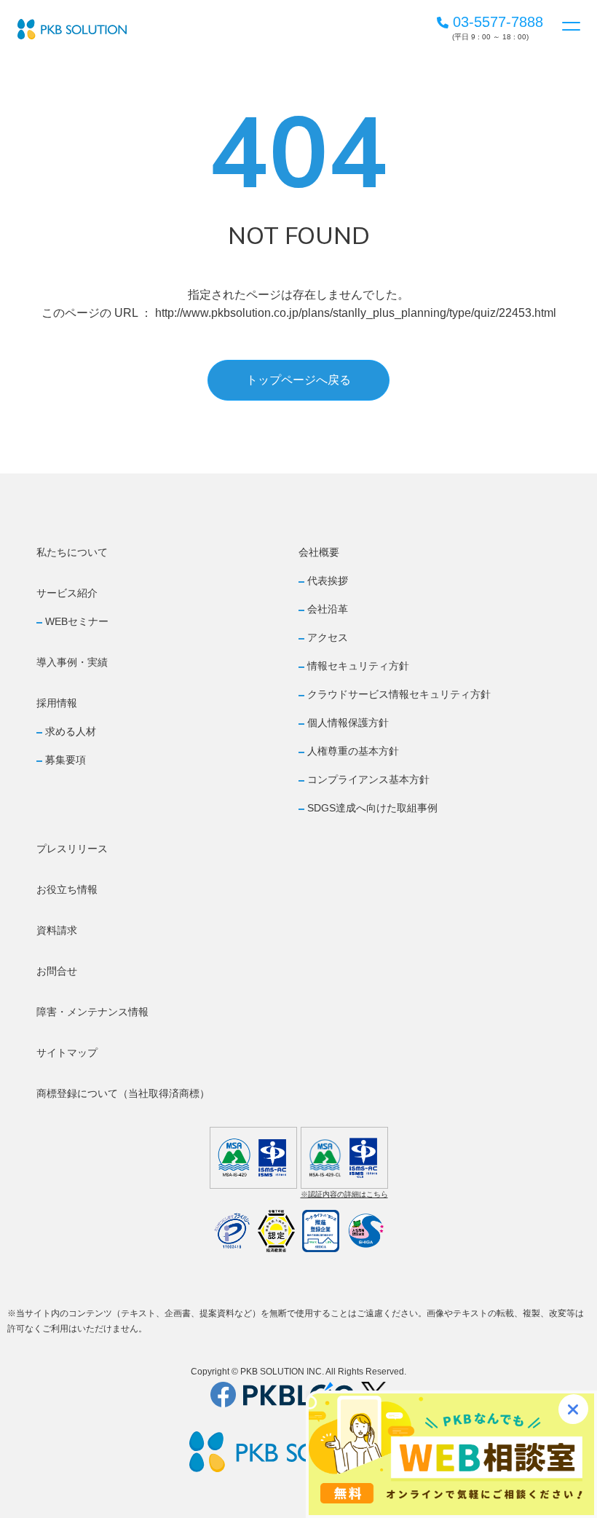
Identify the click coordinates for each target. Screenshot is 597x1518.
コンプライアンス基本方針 (368, 779)
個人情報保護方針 (348, 722)
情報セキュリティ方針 (358, 666)
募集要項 (65, 760)
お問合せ (56, 971)
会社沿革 (327, 609)
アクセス (327, 637)
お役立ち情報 (67, 889)
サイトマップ (67, 1052)
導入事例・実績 (72, 662)
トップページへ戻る (298, 380)
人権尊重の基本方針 (353, 751)
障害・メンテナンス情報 (92, 1012)
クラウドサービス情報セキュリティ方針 (399, 694)
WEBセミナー (76, 621)
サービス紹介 (67, 593)
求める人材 (70, 731)
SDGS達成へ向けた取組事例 (372, 808)
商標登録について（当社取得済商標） (123, 1093)
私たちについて (72, 552)
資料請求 (56, 930)
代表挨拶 (327, 580)
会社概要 (318, 552)
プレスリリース (72, 848)
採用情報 (56, 703)
